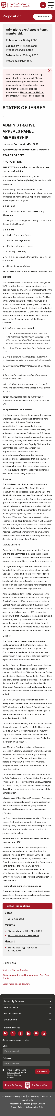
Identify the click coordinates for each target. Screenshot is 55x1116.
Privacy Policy (17, 1107)
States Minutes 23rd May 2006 (25, 931)
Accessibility (33, 1096)
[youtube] (36, 1033)
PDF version (43, 16)
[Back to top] (51, 1112)
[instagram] (44, 1033)
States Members (12, 1013)
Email (5, 1046)
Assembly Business (14, 1001)
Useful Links (27, 1100)
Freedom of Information (19, 1104)
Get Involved (10, 1019)
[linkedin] (28, 1033)
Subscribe (42, 1071)
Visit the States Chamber (16, 970)
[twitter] (13, 1033)
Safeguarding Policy (35, 1107)
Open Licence (38, 1104)
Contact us (46, 1096)
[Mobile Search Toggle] (43, 5)
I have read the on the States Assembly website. (16, 1074)
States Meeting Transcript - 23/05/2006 (23, 949)
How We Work (11, 1007)
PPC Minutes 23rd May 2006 (23, 935)
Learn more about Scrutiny (16, 984)
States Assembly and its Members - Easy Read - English (27, 977)
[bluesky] (5, 1033)
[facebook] (20, 1033)
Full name (7, 1058)
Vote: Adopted (16, 919)
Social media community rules (16, 1040)
